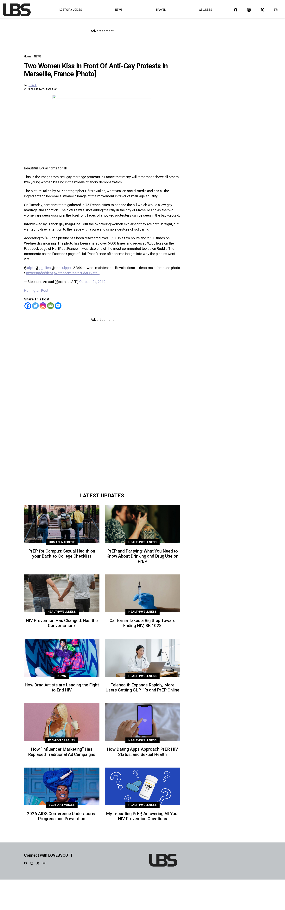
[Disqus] (102, 435)
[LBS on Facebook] (235, 9)
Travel (161, 9)
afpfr (31, 268)
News (119, 9)
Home (27, 56)
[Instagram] (43, 305)
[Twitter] (35, 305)
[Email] (50, 305)
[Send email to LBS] (275, 9)
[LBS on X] (262, 9)
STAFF (33, 85)
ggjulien (45, 268)
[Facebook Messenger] (58, 305)
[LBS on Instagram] (249, 9)
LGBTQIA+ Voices (71, 9)
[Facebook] (27, 305)
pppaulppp (63, 268)
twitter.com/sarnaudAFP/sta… (77, 273)
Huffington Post (36, 290)
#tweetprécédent (39, 273)
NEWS (37, 56)
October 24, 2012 (92, 282)
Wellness (205, 9)
